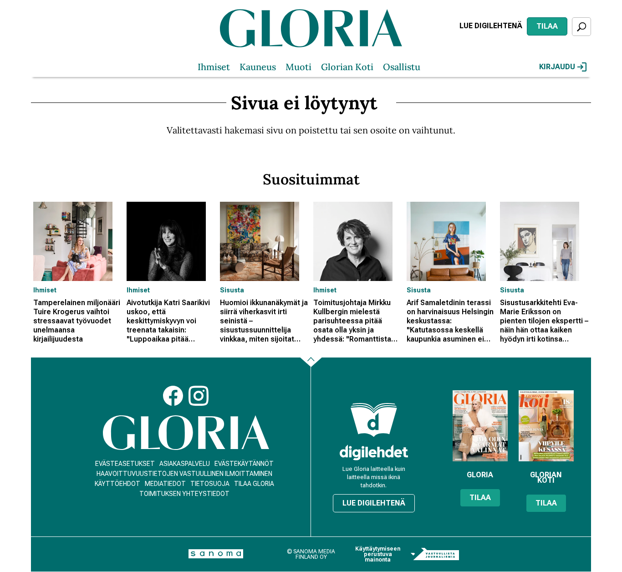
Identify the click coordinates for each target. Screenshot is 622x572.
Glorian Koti (347, 66)
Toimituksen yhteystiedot (184, 493)
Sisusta (232, 290)
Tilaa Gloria (254, 483)
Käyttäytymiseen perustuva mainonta (377, 554)
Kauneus (258, 66)
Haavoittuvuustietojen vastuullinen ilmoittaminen (184, 473)
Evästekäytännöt (244, 463)
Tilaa (547, 26)
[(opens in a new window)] (374, 452)
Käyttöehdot (117, 483)
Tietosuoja (209, 483)
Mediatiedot (165, 483)
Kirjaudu (557, 66)
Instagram (199, 396)
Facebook (173, 396)
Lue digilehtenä (490, 25)
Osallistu (401, 66)
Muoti (298, 66)
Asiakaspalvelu (184, 463)
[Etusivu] (186, 432)
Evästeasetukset (125, 463)
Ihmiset (214, 66)
